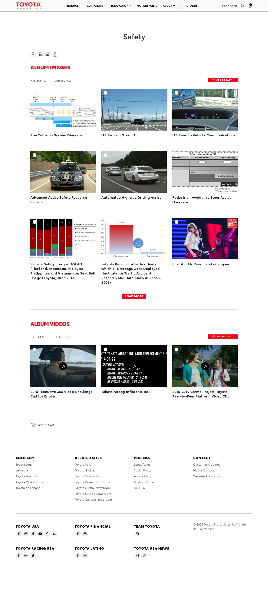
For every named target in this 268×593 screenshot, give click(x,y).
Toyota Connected (87, 476)
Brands (192, 5)
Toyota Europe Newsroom (93, 493)
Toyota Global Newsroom (93, 488)
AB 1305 (139, 488)
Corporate (95, 5)
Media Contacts (204, 470)
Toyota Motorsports (29, 482)
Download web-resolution (83, 104)
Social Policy (142, 470)
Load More (134, 296)
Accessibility (142, 476)
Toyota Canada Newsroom (93, 499)
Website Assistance (206, 476)
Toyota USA (83, 464)
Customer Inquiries (206, 464)
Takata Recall (229, 5)
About (167, 5)
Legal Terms (142, 464)
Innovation (119, 5)
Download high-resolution (83, 99)
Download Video (90, 356)
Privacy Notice (144, 482)
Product (72, 5)
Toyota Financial (27, 476)
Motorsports (147, 5)
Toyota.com (24, 464)
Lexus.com (23, 470)
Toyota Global (85, 470)
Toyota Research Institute (92, 482)
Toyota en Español (28, 488)
